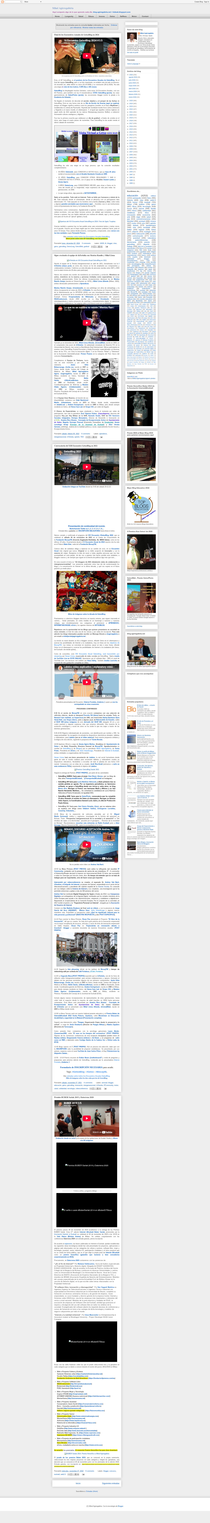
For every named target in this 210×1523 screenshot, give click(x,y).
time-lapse (145, 331)
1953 (143, 336)
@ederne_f (65, 1062)
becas (151, 364)
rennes (142, 330)
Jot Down (95, 1038)
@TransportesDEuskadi (93, 778)
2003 (131, 163)
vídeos (153, 196)
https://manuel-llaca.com (86, 1423)
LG (143, 347)
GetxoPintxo (130, 328)
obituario (141, 267)
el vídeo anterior (87, 737)
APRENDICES (114, 623)
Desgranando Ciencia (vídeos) (78, 1038)
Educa (91, 16)
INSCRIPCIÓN (61, 1049)
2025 (131, 101)
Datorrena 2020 (73, 1260)
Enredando (105, 299)
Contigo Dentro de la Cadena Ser (92, 1040)
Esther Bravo (84, 1058)
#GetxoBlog (78, 1072)
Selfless (123, 16)
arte (128, 217)
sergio (139, 323)
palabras (129, 340)
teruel (145, 314)
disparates (130, 365)
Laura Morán (113, 1031)
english (144, 319)
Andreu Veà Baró (97, 864)
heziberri (129, 355)
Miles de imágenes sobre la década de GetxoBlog (86, 614)
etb (145, 311)
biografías (139, 278)
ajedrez (133, 276)
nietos (153, 230)
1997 (131, 174)
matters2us (130, 350)
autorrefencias (132, 255)
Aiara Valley (91, 661)
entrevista (130, 348)
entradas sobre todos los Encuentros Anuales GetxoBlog (88, 237)
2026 (131, 75)
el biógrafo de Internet (70, 884)
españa (134, 257)
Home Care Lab (77, 407)
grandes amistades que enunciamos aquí (76, 204)
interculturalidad (140, 338)
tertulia (141, 287)
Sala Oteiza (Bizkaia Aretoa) (69, 1236)
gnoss (138, 345)
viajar (138, 217)
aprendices (103, 434)
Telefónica (153, 304)
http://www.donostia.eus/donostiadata (82, 1431)
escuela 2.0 (141, 285)
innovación (79, 1085)
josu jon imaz (148, 326)
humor (135, 202)
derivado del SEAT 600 (93, 722)
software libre (131, 299)
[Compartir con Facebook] (99, 246)
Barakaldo (139, 301)
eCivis (73, 625)
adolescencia (152, 313)
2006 (131, 155)
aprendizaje (131, 248)
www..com (132, 376)
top (141, 271)
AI (105, 243)
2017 (131, 123)
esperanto (139, 348)
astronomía (143, 283)
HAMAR (129, 313)
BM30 (129, 335)
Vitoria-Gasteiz (147, 294)
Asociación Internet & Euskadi (65, 1234)
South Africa (140, 352)
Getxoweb (69, 172)
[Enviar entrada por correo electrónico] (106, 246)
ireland (150, 321)
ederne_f (102, 702)
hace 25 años (110, 172)
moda (132, 306)
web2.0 (63, 1474)
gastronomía (131, 252)
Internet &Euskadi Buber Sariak (92, 1232)
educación (57, 1085)
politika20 (130, 288)
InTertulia (86, 290)
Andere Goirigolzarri (75, 405)
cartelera (129, 345)
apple (150, 269)
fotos (149, 198)
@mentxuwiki (78, 288)
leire (151, 318)
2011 (131, 140)
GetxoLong (69, 185)
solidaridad (62, 1088)
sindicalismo (146, 288)
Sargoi (154, 331)
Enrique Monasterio (79, 418)
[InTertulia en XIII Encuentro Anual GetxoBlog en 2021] (87, 260)
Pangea (81, 1022)
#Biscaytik (101, 1072)
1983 (131, 183)
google (129, 280)
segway (154, 360)
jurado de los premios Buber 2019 (71, 1457)
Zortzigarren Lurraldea (106, 808)
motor (116, 1085)
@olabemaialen (75, 387)
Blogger (120, 1506)
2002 (131, 166)
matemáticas (147, 253)
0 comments (86, 243)
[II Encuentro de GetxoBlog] (86, 612)
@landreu (57, 884)
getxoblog (62, 246)
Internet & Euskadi (112, 751)
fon (128, 295)
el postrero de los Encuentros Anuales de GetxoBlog (94, 80)
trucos (129, 208)
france (144, 255)
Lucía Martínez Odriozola (86, 782)
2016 (131, 126)
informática (149, 309)
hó (155, 302)
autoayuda (137, 198)
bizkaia (135, 225)
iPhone (135, 295)
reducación (140, 234)
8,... (102, 529)
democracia (131, 242)
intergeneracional (60, 437)
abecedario (150, 347)
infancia (135, 232)
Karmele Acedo (94, 416)
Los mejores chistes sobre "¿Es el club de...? (145, 797)
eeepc (154, 283)
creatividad (130, 262)
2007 (131, 152)
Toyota (140, 359)
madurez (141, 269)
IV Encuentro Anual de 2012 (94, 542)
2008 (131, 149)
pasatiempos (151, 225)
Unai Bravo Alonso (95, 776)
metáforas (131, 213)
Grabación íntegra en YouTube (73, 487)
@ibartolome (66, 402)
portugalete (134, 294)
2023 (131, 106)
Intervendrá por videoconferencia (67, 882)
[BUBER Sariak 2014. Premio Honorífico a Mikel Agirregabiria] (86, 1454)
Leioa (136, 313)
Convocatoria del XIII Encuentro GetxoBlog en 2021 (75, 445)
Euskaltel (149, 297)
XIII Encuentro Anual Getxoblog (88, 654)
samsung (138, 355)
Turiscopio (68, 1027)
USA (148, 260)
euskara (134, 253)
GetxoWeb (79, 246)
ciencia (141, 208)
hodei (136, 336)
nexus (151, 338)
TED (82, 437)
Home (57, 16)
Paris (138, 302)
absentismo (141, 341)
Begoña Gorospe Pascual (73, 422)
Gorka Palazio (78, 1016)
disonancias (130, 360)
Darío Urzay (134, 304)
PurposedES (131, 341)
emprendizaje (140, 321)
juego (145, 318)
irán (148, 360)
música (153, 221)
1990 (131, 177)
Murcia (129, 273)
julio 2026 (132, 80)
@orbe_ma (69, 367)
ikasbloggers (134, 274)
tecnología (71, 1088)
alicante (153, 234)
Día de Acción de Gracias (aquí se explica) (102, 103)
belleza (149, 287)
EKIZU (149, 362)
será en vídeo (92, 908)
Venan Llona (70, 656)
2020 (131, 115)
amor (129, 234)
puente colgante (150, 273)
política (141, 204)
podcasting (130, 287)
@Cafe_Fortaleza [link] (96, 971)
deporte (146, 244)
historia (130, 200)
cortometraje (131, 290)
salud (56, 1088)
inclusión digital (149, 348)
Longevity (69, 16)
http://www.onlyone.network (75, 1428)
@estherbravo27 (96, 1058)
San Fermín (137, 364)
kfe (139, 314)
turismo (153, 236)
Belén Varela (73, 985)
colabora (144, 353)
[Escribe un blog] (94, 246)
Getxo (112, 16)
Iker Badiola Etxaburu (71, 908)
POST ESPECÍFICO (107, 915)
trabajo (129, 246)
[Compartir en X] (97, 246)
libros (134, 206)
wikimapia (146, 350)
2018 (131, 120)
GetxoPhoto (86, 796)
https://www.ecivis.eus (93, 1445)
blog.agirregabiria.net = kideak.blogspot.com (111, 12)
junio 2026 (132, 83)
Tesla (149, 250)
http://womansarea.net (76, 1441)
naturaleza (152, 238)
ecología (147, 232)
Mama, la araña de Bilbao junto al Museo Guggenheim (146, 752)
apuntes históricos (140, 307)
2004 (131, 160)
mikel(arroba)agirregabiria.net (74, 636)
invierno (146, 345)
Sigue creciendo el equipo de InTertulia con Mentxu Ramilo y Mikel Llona (84, 255)
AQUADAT (72, 910)
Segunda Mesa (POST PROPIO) (73, 976)
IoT (128, 331)
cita (151, 307)
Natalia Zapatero (113, 1025)
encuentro (130, 297)
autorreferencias (141, 240)
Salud (81, 16)
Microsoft (130, 302)
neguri (139, 350)
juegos (133, 283)
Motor (134, 16)
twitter (129, 230)
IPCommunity (108, 1085)
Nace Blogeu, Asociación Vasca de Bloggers (145, 843)
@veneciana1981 (60, 1033)
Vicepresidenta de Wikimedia (81, 297)
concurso (112, 1471)
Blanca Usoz (84, 910)
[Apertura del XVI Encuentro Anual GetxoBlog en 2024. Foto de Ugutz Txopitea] (86, 221)
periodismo (135, 266)
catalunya (136, 331)
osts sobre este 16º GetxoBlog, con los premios (89, 239)
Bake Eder (67, 544)
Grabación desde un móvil (66, 1138)
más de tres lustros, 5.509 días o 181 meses (80, 87)
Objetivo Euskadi (149, 357)
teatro (154, 292)
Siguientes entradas (110, 1483)
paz (128, 219)
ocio (143, 223)
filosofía (153, 262)
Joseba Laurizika (110, 661)
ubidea (138, 311)
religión (153, 252)
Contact (145, 16)
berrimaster (152, 328)
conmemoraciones (143, 219)
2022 (131, 109)
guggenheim (140, 280)
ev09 (151, 353)
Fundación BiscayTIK (64, 540)
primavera (133, 330)
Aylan (142, 362)
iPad (139, 318)
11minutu (148, 324)
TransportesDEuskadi (74, 778)
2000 (131, 172)
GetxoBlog (58, 91)
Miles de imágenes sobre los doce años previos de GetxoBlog (86, 1078)
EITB (132, 316)
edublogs (145, 333)
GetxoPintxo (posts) (75, 95)
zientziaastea (142, 306)
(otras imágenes (70, 722)
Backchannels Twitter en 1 (79, 529)
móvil (144, 274)
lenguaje (142, 262)
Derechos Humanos (134, 281)
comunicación (138, 236)
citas (115, 243)
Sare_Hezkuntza (132, 324)
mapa (150, 285)
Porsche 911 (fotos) (90, 715)
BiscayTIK (75, 713)
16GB (102, 243)
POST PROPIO (82, 773)
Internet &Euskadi (112, 1252)
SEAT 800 (60, 722)
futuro (134, 211)
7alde (143, 313)
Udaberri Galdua (89, 808)
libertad (149, 278)
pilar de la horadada (145, 246)
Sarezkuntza (131, 318)
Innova (102, 16)
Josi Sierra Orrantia (85, 806)
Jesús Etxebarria (76, 1025)
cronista (129, 309)
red (132, 285)
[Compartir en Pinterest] (101, 246)
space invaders (133, 362)
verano (149, 271)
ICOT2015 (141, 316)
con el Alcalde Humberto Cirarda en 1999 (91, 174)
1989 (131, 180)
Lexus (129, 307)
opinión (76, 437)
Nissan (140, 357)
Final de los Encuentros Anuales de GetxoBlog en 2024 (76, 34)
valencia (137, 340)
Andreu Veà (58, 894)
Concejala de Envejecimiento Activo (92, 420)
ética (147, 213)
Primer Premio (86, 354)
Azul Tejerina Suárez (89, 413)
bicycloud (151, 335)
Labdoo (72, 737)
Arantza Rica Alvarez (98, 1002)
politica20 (130, 319)
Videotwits (70, 811)
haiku (139, 326)
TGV (145, 364)
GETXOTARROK (90, 193)
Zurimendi (63, 816)
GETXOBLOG (100, 625)
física (141, 248)
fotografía (130, 269)
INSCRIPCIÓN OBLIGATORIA (89, 531)
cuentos (150, 267)
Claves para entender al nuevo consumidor (145, 811)
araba (144, 304)
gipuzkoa (139, 309)
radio (150, 280)
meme (140, 297)
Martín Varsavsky (148, 343)
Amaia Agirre (63, 182)
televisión (147, 257)
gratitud (86, 246)
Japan (150, 301)
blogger (109, 243)
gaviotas (129, 338)
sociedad (146, 227)
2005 (131, 157)
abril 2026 (132, 88)
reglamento (68, 1244)
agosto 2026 (133, 77)
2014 (131, 132)
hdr (142, 276)
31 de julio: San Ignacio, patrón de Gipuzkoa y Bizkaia (145, 767)
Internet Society (103, 887)
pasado (129, 323)
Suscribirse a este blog (134, 626)
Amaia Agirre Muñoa (87, 744)
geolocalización (140, 360)
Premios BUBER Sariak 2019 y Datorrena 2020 (74, 1097)
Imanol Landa (108, 180)
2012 (131, 137)
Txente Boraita (97, 740)
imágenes (130, 250)
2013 (131, 135)
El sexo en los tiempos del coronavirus (89, 1033)
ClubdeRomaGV (150, 264)
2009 (131, 146)
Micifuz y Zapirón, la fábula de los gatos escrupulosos (146, 782)
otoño (152, 333)
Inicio (78, 1483)
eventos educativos (146, 299)
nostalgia (145, 292)
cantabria (150, 336)
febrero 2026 (133, 94)
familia (153, 208)
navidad (142, 290)
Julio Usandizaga (86, 751)
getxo (56, 246)
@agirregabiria (66, 374)
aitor (154, 281)
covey (152, 359)
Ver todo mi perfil (132, 52)
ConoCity (61, 811)
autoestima (147, 302)
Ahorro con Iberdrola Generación (144, 736)
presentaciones (132, 260)
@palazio (88, 1016)
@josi (96, 806)
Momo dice (62, 788)
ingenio (141, 230)
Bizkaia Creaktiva (148, 340)
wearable (150, 330)
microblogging (136, 264)
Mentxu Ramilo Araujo (62, 288)
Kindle (138, 347)
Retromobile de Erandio (105, 720)
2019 (131, 118)
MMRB (150, 316)
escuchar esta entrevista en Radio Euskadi (92, 823)
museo (150, 276)
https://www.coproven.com (90, 1433)
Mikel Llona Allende (100, 281)
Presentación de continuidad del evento (86, 526)
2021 (131, 112)
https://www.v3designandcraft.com (86, 1435)
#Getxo (90, 1072)
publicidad (130, 259)
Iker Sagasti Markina (106, 1287)
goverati (129, 336)
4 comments (88, 1083)
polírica (153, 255)
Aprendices (84, 283)
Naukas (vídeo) (60, 1038)
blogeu (138, 273)
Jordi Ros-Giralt (96, 764)
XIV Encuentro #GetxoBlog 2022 (100, 535)
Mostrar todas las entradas (93, 27)
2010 (131, 143)
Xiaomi (146, 359)
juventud (136, 238)
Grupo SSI (90, 407)
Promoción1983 (131, 359)
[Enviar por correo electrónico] (92, 246)
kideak (149, 266)
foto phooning (73, 969)
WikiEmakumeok (60, 299)
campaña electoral (132, 353)
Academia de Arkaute (62, 97)
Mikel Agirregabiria (62, 8)
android (138, 333)
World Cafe (150, 352)
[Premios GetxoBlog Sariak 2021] (86, 769)
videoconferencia (82, 1088)
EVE (57, 420)
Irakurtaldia (137, 343)
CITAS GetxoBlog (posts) (102, 93)
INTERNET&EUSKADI (62, 625)
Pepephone (141, 328)
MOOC (149, 323)
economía (146, 215)
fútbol (129, 301)
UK (141, 324)
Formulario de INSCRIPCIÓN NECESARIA (81, 1067)
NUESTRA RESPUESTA (85, 915)
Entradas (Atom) (92, 1491)
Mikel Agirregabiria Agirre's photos (144, 378)
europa (149, 248)
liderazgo (129, 311)
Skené (131, 333)
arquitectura (131, 271)
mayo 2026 (133, 86)
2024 (131, 103)
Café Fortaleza (83, 971)
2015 (131, 129)
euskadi (57, 1474)
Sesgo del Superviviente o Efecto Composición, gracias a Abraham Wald (145, 827)
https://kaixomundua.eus (95, 1411)
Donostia (153, 314)
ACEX (151, 295)
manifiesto (150, 341)
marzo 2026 (133, 91)
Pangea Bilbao (98, 1025)
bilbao (129, 204)
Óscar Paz (86, 919)
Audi (151, 311)
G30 (151, 306)
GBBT (152, 355)
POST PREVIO (80, 869)
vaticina (129, 343)
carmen (129, 278)
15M (137, 319)
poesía (147, 242)
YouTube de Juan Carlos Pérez (89, 1051)
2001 (131, 169)
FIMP (134, 335)
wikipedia (152, 290)
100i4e (143, 295)
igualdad (143, 252)
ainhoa (132, 314)
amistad (104, 1083)
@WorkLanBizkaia (71, 380)
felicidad (130, 221)
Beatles (145, 355)
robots (147, 281)
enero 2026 (133, 97)
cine (134, 227)
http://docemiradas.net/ (77, 1443)
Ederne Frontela (90, 702)
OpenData (142, 335)
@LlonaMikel (100, 343)
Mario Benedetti (131, 357)
